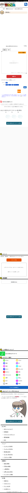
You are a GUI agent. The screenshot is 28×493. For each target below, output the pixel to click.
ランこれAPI (7, 486)
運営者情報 (6, 437)
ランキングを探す (8, 446)
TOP (3, 8)
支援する (6, 480)
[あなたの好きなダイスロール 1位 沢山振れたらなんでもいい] (8, 116)
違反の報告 (6, 463)
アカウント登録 (8, 457)
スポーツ (7, 371)
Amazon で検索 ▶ (22, 52)
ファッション (8, 374)
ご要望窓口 (6, 469)
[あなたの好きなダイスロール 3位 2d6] (20, 116)
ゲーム (7, 360)
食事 (6, 377)
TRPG (7, 84)
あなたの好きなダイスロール (20, 8)
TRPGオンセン (16, 84)
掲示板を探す (7, 451)
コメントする (14, 259)
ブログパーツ (7, 483)
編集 (25, 87)
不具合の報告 (7, 466)
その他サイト (7, 489)
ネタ (6, 380)
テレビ (20, 366)
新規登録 (17, 396)
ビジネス (20, 380)
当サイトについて (8, 429)
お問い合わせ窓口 (8, 471)
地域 (19, 383)
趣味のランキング (9, 8)
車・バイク (21, 368)
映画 (6, 366)
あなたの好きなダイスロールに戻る (14, 123)
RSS (5, 440)
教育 (6, 383)
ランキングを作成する (14, 387)
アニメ (20, 360)
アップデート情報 (8, 474)
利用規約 (6, 431)
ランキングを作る (8, 449)
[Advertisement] (14, 29)
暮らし (20, 377)
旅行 (19, 371)
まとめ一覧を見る (8, 454)
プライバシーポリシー (9, 434)
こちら (21, 95)
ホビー (10, 84)
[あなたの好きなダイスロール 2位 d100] (14, 116)
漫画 (6, 363)
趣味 (6, 82)
